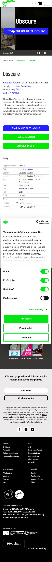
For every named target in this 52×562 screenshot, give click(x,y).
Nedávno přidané (35, 450)
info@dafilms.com (19, 517)
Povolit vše (26, 319)
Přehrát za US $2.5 (26, 137)
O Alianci (6, 447)
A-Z (29, 447)
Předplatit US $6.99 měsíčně (26, 31)
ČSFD (6, 93)
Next (45, 53)
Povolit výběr (26, 328)
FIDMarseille (13, 358)
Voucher (6, 476)
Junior (33, 473)
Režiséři (31, 463)
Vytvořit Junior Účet (37, 480)
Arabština (26, 86)
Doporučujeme (34, 453)
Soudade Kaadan (12, 82)
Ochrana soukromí (10, 453)
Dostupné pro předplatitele (33, 458)
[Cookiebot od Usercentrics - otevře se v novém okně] (37, 222)
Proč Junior (36, 476)
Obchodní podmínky (11, 456)
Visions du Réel (37, 358)
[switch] (44, 280)
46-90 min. (29, 189)
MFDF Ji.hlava (26, 358)
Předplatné (7, 473)
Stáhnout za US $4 (26, 146)
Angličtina (16, 89)
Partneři (6, 450)
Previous (38, 53)
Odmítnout (26, 337)
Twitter (32, 61)
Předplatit (14, 543)
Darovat (6, 479)
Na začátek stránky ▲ (38, 548)
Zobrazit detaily (35, 309)
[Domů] (8, 3)
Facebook (21, 61)
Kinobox (16, 93)
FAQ (4, 482)
